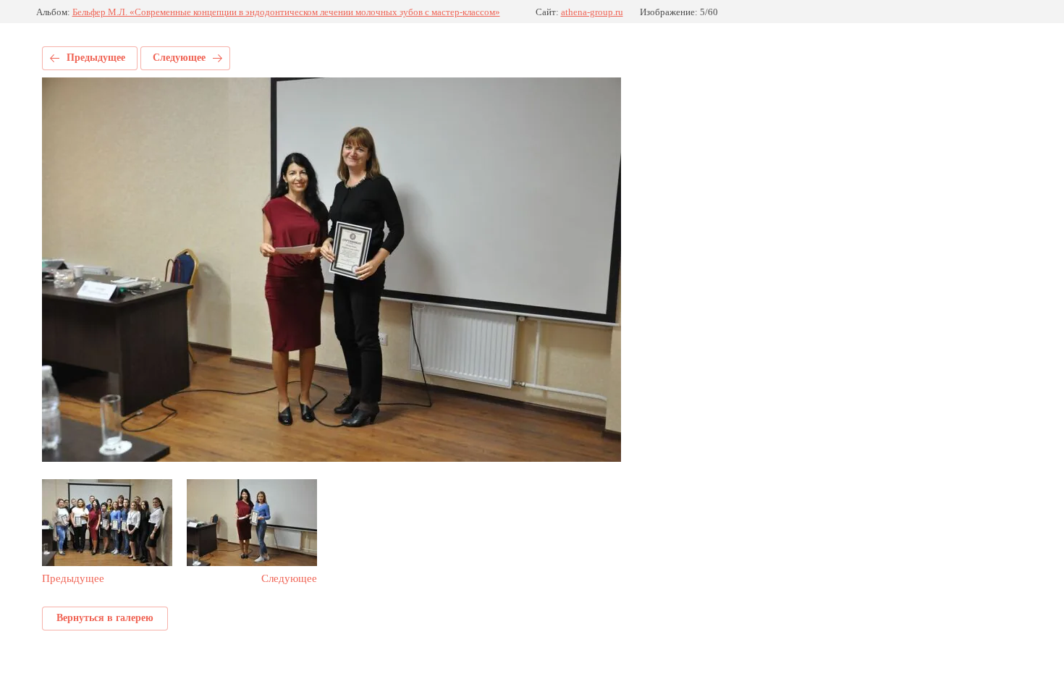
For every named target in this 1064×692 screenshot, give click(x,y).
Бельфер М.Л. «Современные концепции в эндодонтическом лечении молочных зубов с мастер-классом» (286, 12)
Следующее (179, 57)
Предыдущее (96, 57)
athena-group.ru (592, 12)
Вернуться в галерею (104, 617)
